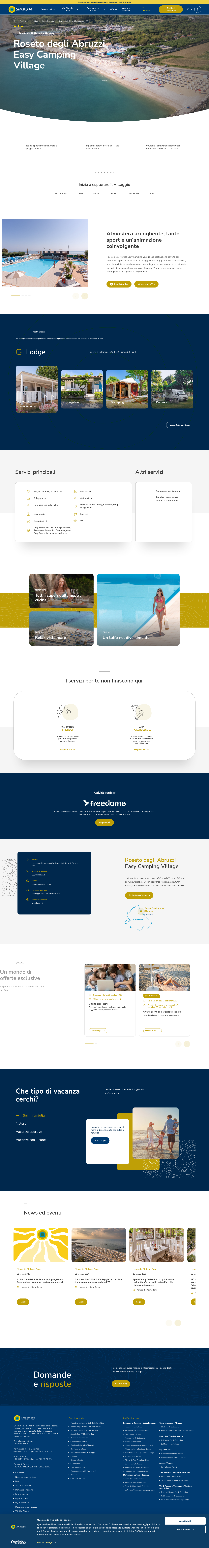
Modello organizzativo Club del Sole (84, 1430)
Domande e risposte (24, 1490)
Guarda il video (121, 284)
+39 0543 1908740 (22, 1459)
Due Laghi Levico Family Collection (174, 1492)
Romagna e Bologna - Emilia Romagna (139, 1423)
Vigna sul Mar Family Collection (137, 1467)
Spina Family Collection (134, 1464)
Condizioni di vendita (79, 1441)
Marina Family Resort (133, 1442)
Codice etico (75, 1464)
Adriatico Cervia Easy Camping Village (139, 1453)
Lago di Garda (165, 1450)
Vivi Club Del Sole (23, 1485)
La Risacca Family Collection (172, 1440)
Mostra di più (26, 406)
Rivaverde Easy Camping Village (137, 1460)
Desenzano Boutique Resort (172, 1453)
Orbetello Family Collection (135, 1479)
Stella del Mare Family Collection (137, 1486)
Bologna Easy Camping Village (136, 1471)
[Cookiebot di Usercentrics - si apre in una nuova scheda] (18, 1542)
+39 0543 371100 (21, 1466)
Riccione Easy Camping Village (136, 1430)
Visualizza (36, 903)
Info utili (96, 194)
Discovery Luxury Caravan (26, 1507)
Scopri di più (66, 750)
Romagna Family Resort (134, 1427)
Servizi (80, 194)
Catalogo (74, 1456)
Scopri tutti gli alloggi (180, 425)
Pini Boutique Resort (133, 1456)
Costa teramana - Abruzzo (170, 1423)
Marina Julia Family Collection (172, 1477)
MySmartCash (21, 1498)
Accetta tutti (185, 1521)
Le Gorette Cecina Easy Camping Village (140, 1490)
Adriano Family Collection (135, 1438)
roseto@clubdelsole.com (41, 884)
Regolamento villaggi (78, 1449)
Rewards (146, 10)
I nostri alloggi (61, 194)
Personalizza (183, 1529)
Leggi (23, 1301)
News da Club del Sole (25, 1477)
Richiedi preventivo (171, 9)
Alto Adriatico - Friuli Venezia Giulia (174, 1473)
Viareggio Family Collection (135, 1482)
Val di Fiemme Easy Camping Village (175, 1499)
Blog (17, 1481)
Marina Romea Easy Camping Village (139, 1445)
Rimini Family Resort (133, 1434)
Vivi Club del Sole (67, 9)
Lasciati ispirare (132, 194)
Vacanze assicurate (78, 1467)
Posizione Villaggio (141, 895)
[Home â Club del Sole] (20, 9)
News (151, 194)
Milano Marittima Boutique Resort (138, 1449)
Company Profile (77, 1460)
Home (17, 21)
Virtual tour (143, 284)
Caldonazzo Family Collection (172, 1496)
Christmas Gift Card (78, 1478)
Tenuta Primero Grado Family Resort (175, 1480)
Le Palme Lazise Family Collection (174, 1457)
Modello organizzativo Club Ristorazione (86, 1427)
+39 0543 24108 (21, 1443)
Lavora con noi (21, 1494)
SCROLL (104, 80)
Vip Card (74, 1475)
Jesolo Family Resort (169, 1467)
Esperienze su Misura (93, 9)
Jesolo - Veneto (165, 1463)
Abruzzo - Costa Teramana (44, 21)
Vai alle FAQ (121, 1383)
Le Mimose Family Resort (170, 1444)
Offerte (113, 9)
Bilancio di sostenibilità (79, 1438)
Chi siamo (19, 1472)
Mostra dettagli (44, 1542)
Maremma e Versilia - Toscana (136, 1475)
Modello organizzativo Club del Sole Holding (87, 1423)
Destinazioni (46, 9)
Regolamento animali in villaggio (83, 1452)
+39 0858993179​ (38, 875)
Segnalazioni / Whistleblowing (82, 1434)
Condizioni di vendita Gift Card (82, 1445)
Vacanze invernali (126, 9)
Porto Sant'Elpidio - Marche (171, 1436)
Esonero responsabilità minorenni (83, 1471)
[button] (197, 9)
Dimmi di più (96, 1030)
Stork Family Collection (170, 1427)
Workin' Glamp (22, 1511)
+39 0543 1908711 (22, 1451)
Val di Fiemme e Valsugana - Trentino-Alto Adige (175, 1487)
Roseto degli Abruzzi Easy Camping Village (177, 1430)
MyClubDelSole (22, 1502)
